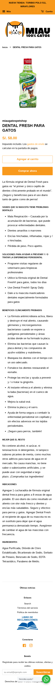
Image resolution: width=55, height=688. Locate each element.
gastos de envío (35, 144)
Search (27, 603)
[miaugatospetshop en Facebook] (24, 646)
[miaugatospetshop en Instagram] (31, 646)
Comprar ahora (27, 170)
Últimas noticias (27, 588)
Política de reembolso (27, 612)
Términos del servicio (27, 608)
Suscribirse (43, 672)
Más (8, 11)
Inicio (5, 47)
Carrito (49, 11)
